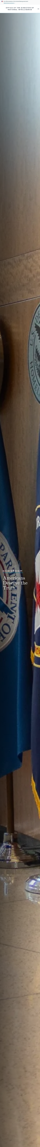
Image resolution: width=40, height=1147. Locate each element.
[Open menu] (38, 9)
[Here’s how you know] (20, 2)
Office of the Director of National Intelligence (20, 9)
